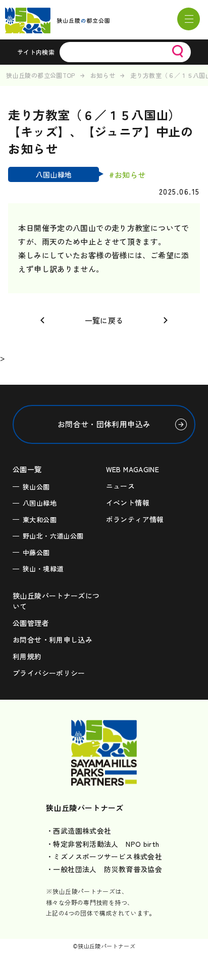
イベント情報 (127, 502)
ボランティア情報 (135, 519)
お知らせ (103, 75)
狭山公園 (36, 486)
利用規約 (27, 656)
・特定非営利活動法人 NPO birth (103, 844)
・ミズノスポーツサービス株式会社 (104, 856)
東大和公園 (40, 519)
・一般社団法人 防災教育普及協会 (104, 869)
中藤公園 (36, 552)
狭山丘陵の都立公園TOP (40, 75)
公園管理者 (31, 623)
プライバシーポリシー (49, 673)
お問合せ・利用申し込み (52, 639)
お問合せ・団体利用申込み (104, 424)
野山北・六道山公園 (53, 535)
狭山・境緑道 (43, 568)
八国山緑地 (40, 503)
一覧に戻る (104, 320)
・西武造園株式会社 (78, 831)
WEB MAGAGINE (133, 469)
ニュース (120, 486)
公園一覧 (27, 469)
